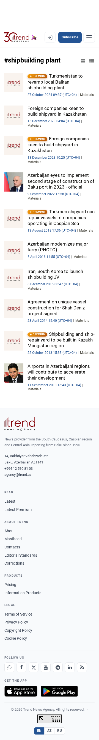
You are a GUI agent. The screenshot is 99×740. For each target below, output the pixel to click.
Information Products (22, 593)
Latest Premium (18, 509)
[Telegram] (58, 667)
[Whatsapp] (9, 667)
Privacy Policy (16, 622)
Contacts (12, 547)
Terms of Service (18, 614)
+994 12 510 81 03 (18, 468)
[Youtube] (46, 667)
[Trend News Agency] (19, 424)
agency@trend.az (17, 475)
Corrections (14, 563)
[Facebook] (21, 667)
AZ (49, 731)
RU (59, 731)
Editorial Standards (20, 555)
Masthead (13, 539)
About (9, 531)
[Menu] (89, 37)
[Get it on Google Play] (59, 691)
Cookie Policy (15, 638)
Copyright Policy (18, 630)
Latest (9, 501)
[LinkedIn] (70, 667)
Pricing (10, 584)
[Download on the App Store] (20, 691)
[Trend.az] (20, 37)
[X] (33, 667)
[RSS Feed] (82, 667)
